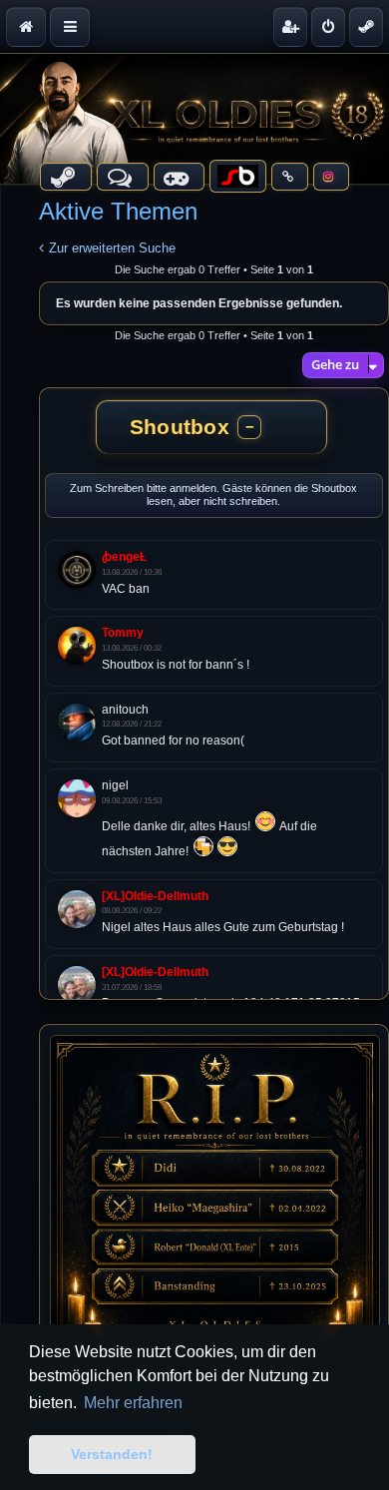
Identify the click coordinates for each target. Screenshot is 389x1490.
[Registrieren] (290, 27)
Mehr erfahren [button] (133, 1402)
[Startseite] (194, 119)
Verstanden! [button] (112, 1454)
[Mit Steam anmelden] (366, 27)
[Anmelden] (328, 27)
